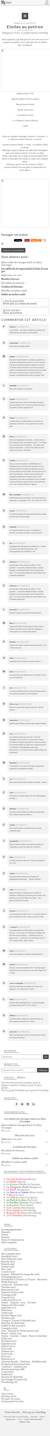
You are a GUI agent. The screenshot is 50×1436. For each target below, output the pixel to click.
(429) (8, 1261)
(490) (9, 1256)
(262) (8, 1287)
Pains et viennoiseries (12, 1239)
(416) (7, 1264)
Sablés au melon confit (25, 1158)
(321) (24, 1281)
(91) (14, 1366)
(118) (6, 1348)
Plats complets (9, 1242)
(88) (13, 1369)
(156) (7, 1312)
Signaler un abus (11, 1419)
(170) (8, 1307)
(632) (11, 1253)
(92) (15, 1364)
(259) (10, 1289)
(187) (18, 1302)
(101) (8, 1359)
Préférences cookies (24, 1422)
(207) (11, 1300)
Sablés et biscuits (25, 23)
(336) (6, 1269)
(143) (13, 1325)
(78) (14, 1379)
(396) (7, 1266)
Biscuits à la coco (25, 1135)
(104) (5, 1356)
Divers (4, 1234)
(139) (9, 1328)
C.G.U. (20, 1419)
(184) (12, 1305)
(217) (7, 1297)
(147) (18, 1320)
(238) (8, 1295)
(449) (11, 1259)
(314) (14, 1284)
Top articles (34, 1417)
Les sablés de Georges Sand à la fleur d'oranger (25, 1120)
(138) (20, 1330)
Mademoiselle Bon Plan (12, 1401)
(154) (11, 1315)
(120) (8, 1346)
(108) (6, 1354)
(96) (23, 1361)
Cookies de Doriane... (25, 1146)
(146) (12, 1323)
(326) (20, 1274)
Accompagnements (11, 1229)
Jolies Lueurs (7, 1393)
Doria (21, 1090)
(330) (8, 1271)
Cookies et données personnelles (33, 1419)
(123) (9, 1341)
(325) (11, 1277)
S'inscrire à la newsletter (13, 250)
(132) (24, 1337)
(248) (12, 1292)
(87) (7, 1372)
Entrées (5, 1237)
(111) (7, 1351)
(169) (6, 1310)
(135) (11, 1333)
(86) (12, 1377)
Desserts (5, 1232)
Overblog (41, 1412)
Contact (42, 1417)
